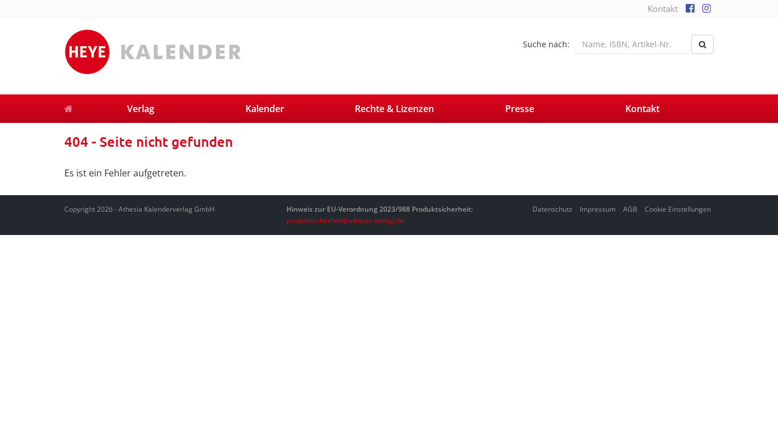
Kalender (264, 108)
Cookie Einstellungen (678, 209)
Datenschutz (552, 209)
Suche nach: (546, 44)
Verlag (140, 108)
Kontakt (663, 8)
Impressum (598, 209)
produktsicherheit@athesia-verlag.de (345, 220)
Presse (519, 108)
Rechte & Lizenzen (394, 108)
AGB (630, 209)
